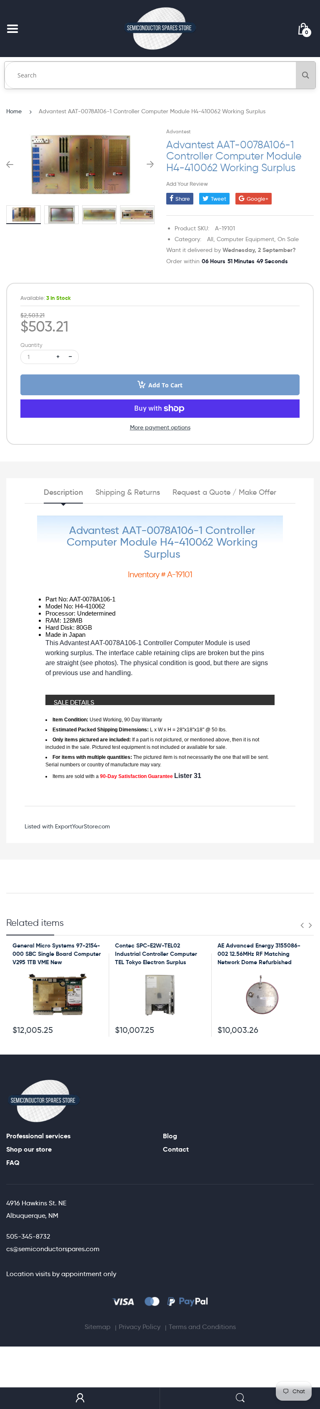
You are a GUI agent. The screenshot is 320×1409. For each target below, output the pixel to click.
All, (211, 239)
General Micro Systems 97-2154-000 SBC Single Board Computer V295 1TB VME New (56, 953)
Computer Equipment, (246, 239)
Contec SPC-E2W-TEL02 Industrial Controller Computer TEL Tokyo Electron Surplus (156, 953)
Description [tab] (63, 492)
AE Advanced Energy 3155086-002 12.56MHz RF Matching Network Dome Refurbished (259, 953)
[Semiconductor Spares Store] (160, 28)
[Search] (305, 75)
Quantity (31, 345)
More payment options (160, 427)
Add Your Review (187, 183)
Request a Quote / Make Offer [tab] (224, 492)
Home (14, 111)
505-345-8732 (28, 1236)
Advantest (178, 131)
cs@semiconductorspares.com (53, 1249)
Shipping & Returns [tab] (127, 492)
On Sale (288, 239)
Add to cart (165, 385)
